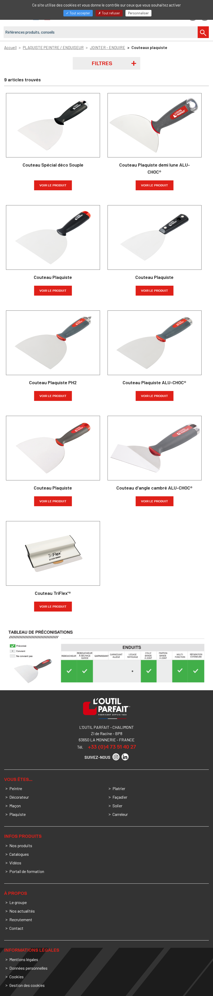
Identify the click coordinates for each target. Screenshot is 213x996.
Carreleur (120, 814)
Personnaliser (138, 13)
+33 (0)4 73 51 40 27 (112, 747)
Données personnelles (28, 968)
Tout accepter (79, 13)
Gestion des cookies (27, 985)
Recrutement (20, 919)
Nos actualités (22, 910)
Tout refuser (110, 13)
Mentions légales (23, 959)
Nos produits (20, 845)
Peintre (15, 788)
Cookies (16, 976)
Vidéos (15, 862)
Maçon (15, 805)
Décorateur (19, 797)
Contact (16, 928)
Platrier (118, 788)
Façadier (119, 797)
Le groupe (18, 902)
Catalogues (19, 854)
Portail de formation (26, 871)
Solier (117, 805)
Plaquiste (17, 814)
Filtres (102, 63)
